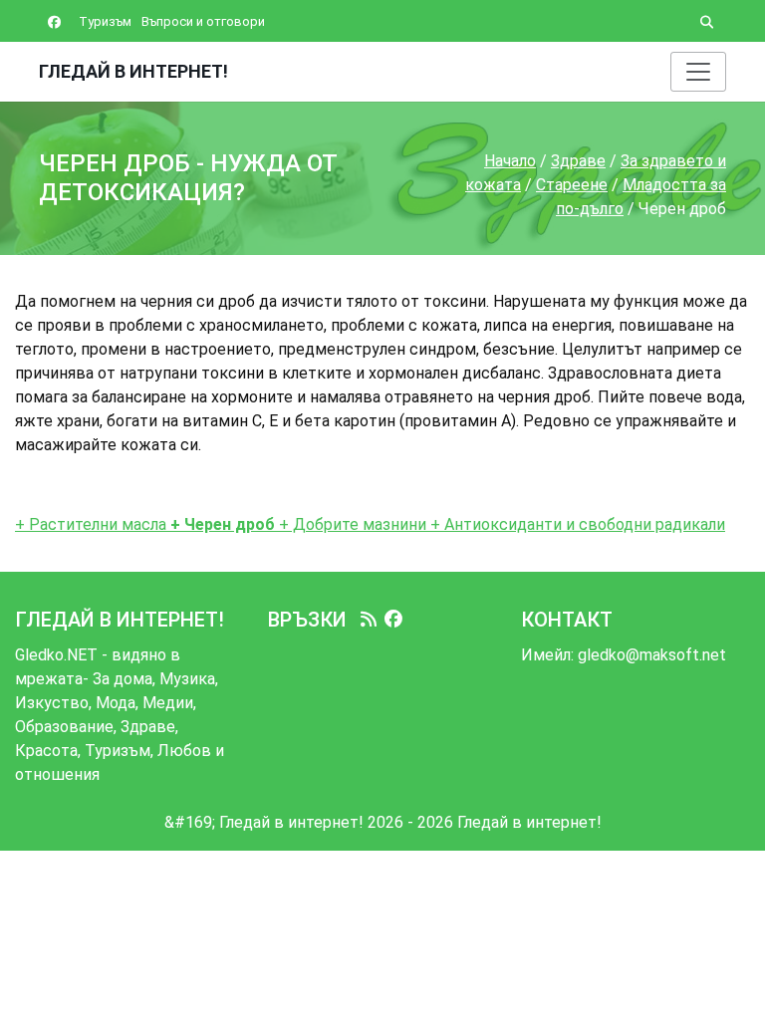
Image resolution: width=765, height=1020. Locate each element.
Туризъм (105, 21)
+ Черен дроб (220, 524)
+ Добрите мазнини (350, 524)
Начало (510, 160)
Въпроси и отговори (203, 21)
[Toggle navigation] (698, 72)
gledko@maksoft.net (652, 654)
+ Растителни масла (90, 524)
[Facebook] (393, 620)
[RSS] (369, 620)
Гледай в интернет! (133, 71)
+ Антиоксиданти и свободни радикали (575, 524)
